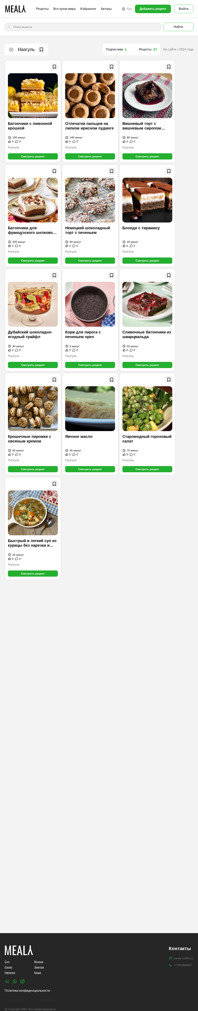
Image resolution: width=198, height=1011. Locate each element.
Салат (8, 967)
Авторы (106, 8)
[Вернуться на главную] (15, 8)
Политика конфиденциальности (27, 990)
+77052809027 (183, 965)
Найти (178, 26)
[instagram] (22, 981)
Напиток (10, 972)
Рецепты (42, 8)
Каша (37, 972)
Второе (38, 961)
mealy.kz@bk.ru (183, 958)
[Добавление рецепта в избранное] (54, 66)
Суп (7, 961)
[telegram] (7, 981)
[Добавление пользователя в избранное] (41, 49)
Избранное (88, 8)
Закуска (39, 967)
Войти (184, 8)
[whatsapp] (14, 981)
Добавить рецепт (153, 8)
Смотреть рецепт (33, 156)
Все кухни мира (64, 8)
